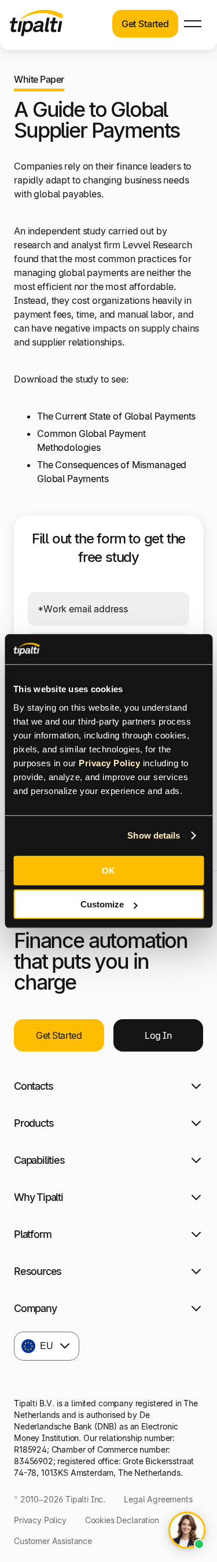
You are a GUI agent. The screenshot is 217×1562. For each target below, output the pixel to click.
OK (108, 870)
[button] (192, 24)
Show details (153, 835)
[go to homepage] (40, 974)
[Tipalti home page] (36, 33)
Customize (102, 904)
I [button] (158, 1110)
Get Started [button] (145, 24)
